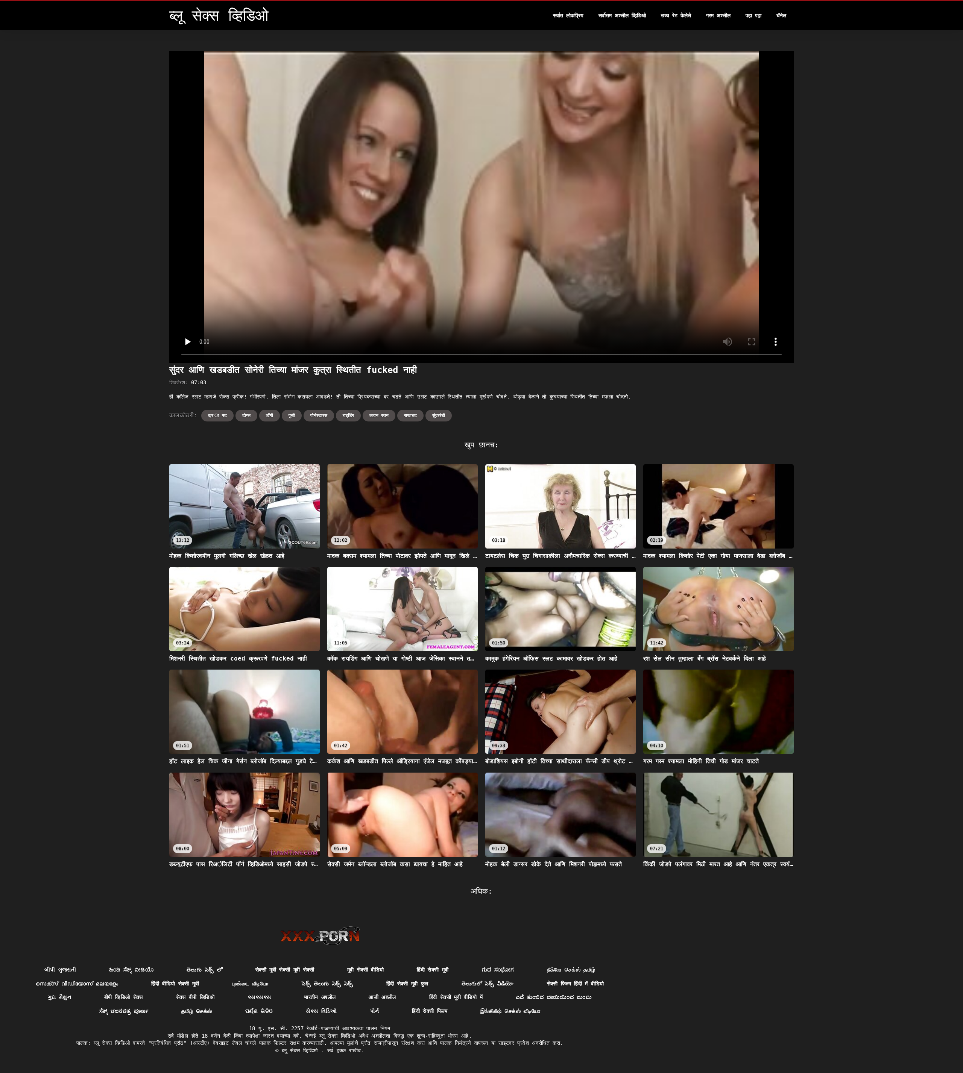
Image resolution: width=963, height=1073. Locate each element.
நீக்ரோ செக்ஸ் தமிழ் (571, 970)
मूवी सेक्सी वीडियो (365, 970)
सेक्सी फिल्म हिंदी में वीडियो (575, 984)
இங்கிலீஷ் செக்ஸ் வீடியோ (510, 1011)
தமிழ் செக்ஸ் (196, 1011)
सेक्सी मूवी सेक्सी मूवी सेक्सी (284, 970)
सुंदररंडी (438, 415)
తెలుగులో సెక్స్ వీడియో (488, 984)
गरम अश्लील (718, 15)
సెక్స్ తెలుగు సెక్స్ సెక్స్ (327, 984)
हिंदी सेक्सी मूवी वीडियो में (456, 997)
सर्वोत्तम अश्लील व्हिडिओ (622, 15)
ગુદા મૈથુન (59, 997)
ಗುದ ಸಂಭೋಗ (498, 970)
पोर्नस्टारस (318, 415)
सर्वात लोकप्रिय (568, 15)
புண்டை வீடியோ (250, 984)
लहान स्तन (379, 415)
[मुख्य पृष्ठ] (320, 936)
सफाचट (410, 415)
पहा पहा (753, 15)
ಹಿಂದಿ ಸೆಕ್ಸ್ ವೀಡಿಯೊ (131, 970)
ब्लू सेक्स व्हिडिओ (301, 1050)
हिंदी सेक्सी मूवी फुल (407, 984)
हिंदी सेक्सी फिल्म (429, 1011)
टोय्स (246, 415)
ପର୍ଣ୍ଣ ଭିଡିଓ (259, 1011)
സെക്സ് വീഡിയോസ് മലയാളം (77, 984)
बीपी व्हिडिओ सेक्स (123, 997)
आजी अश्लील (382, 997)
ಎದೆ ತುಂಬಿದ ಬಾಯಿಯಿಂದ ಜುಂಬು (554, 997)
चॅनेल (781, 15)
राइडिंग (348, 415)
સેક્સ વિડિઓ (321, 1011)
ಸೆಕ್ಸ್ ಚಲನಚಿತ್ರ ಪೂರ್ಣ (124, 1011)
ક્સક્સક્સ (259, 997)
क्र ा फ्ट (217, 415)
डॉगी (269, 415)
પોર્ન (374, 1011)
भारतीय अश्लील (320, 997)
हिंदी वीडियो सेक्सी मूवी (175, 984)
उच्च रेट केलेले (676, 15)
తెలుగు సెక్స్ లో (204, 970)
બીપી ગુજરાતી (60, 970)
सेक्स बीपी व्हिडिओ (195, 997)
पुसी (292, 415)
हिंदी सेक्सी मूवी (432, 970)
